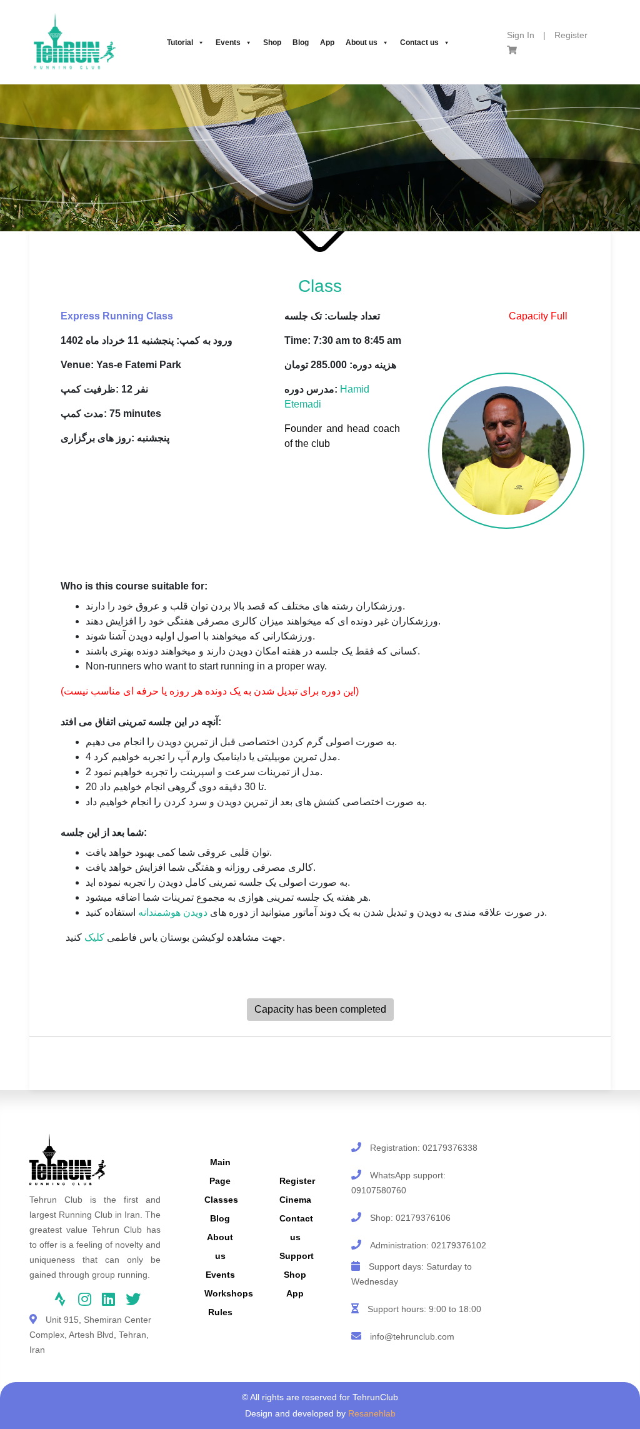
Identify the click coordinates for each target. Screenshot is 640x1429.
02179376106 (423, 1218)
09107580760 (378, 1190)
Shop (272, 42)
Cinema (295, 1200)
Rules (220, 1312)
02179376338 (450, 1148)
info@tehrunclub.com (412, 1336)
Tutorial (180, 42)
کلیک (94, 937)
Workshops (228, 1293)
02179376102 (458, 1245)
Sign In (520, 35)
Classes (221, 1200)
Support (296, 1256)
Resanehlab (372, 1413)
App (327, 42)
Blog (300, 42)
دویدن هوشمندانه (173, 912)
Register (571, 35)
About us (362, 42)
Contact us (419, 42)
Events (228, 42)
